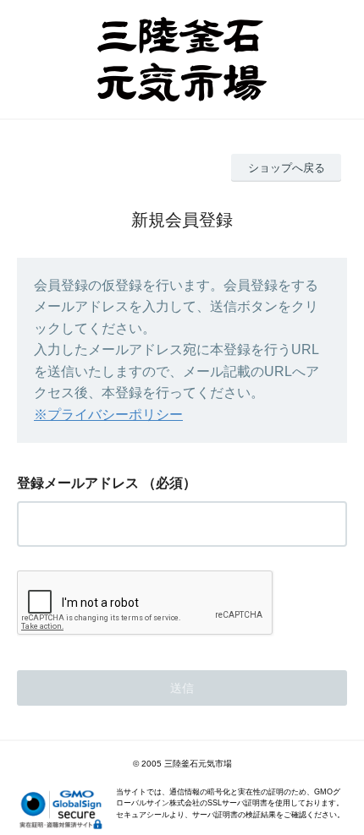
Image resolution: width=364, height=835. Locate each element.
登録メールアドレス (78, 483)
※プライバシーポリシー (108, 414)
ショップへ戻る (286, 167)
